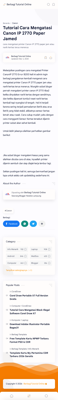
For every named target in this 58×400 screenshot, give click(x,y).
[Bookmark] (53, 4)
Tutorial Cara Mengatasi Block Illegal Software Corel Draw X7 (30, 311)
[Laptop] (25, 320)
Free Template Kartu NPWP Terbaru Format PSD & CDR (29, 340)
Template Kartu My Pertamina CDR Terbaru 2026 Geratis (29, 354)
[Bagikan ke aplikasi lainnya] (42, 224)
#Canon (8, 210)
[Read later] (45, 57)
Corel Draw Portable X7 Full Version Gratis (29, 297)
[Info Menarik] (33, 349)
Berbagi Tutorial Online (19, 4)
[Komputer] (16, 320)
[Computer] (17, 306)
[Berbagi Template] (19, 334)
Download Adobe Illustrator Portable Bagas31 (30, 326)
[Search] (48, 4)
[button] (11, 224)
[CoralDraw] (16, 291)
